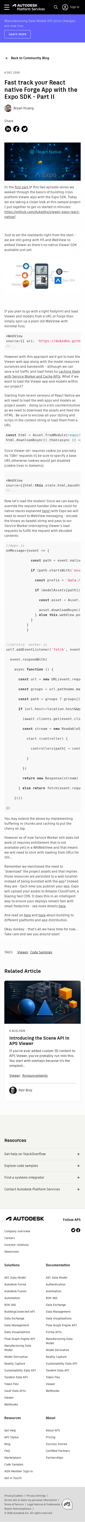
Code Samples (41, 952)
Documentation (58, 1265)
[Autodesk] (25, 1219)
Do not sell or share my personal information (30, 1500)
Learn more (17, 34)
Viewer (22, 952)
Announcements (35, 1075)
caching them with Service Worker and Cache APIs (42, 374)
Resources (12, 1418)
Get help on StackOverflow (25, 1154)
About (50, 1418)
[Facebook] (78, 1230)
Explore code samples (21, 1165)
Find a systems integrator (24, 1177)
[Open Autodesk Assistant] (67, 1504)
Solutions (12, 1265)
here (45, 511)
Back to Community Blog (30, 58)
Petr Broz (25, 1090)
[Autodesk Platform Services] (29, 7)
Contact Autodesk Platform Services (32, 1189)
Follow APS (72, 1219)
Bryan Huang (23, 108)
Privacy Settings (36, 1495)
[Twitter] (73, 1230)
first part (22, 187)
